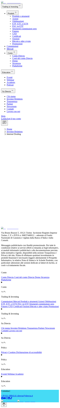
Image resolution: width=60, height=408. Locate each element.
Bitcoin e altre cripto (39, 306)
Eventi (4, 374)
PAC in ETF (23, 304)
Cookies (12, 352)
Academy (19, 374)
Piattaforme (6, 280)
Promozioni (54, 306)
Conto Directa (7, 277)
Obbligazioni (50, 301)
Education (8, 72)
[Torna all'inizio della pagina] (4, 404)
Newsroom (50, 328)
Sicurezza (45, 277)
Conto (12, 52)
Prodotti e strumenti (29, 301)
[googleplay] (26, 401)
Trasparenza (32, 328)
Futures (4, 306)
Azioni (41, 301)
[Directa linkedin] (9, 398)
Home (9, 129)
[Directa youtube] (4, 398)
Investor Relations (15, 131)
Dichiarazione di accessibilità (29, 352)
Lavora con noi (15, 330)
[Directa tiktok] (11, 398)
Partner (41, 328)
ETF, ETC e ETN (9, 304)
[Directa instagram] (7, 398)
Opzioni (26, 306)
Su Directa (8, 91)
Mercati (16, 301)
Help (3, 116)
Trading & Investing (11, 6)
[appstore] (9, 401)
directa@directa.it (25, 396)
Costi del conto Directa (24, 277)
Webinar (11, 374)
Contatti (4, 330)
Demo (37, 277)
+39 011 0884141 (9, 396)
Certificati (17, 306)
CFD (10, 306)
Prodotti (12, 13)
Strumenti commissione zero (41, 304)
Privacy (4, 352)
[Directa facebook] (2, 398)
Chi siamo (5, 328)
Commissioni (7, 301)
